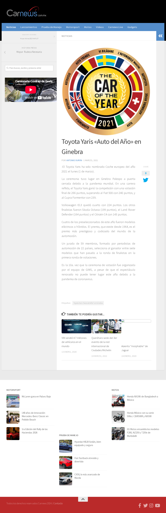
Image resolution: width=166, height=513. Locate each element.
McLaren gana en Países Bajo (36, 396)
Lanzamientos (28, 27)
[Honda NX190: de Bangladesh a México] (118, 400)
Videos (100, 27)
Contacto (58, 503)
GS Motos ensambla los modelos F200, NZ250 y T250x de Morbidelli (143, 432)
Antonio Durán (74, 160)
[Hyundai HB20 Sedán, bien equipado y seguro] (65, 446)
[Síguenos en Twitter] (145, 505)
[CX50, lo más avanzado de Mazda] (65, 478)
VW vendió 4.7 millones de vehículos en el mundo (74, 342)
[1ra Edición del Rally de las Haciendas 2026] (12, 433)
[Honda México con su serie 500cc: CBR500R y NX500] (118, 417)
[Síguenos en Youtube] (157, 505)
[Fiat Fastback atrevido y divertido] (65, 462)
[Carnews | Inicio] (26, 11)
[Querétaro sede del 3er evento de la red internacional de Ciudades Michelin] (106, 326)
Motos (87, 27)
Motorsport (73, 27)
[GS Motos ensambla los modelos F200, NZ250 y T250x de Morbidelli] (118, 433)
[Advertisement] (29, 129)
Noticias (11, 27)
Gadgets (132, 27)
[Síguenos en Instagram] (151, 505)
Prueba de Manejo (52, 27)
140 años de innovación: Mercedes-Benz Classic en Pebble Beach (35, 416)
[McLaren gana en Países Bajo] (12, 400)
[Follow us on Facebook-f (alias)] (139, 505)
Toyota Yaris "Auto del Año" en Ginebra (88, 303)
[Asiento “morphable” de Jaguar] (136, 330)
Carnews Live (115, 27)
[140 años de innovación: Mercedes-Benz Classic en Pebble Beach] (12, 417)
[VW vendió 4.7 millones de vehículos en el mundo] (76, 326)
